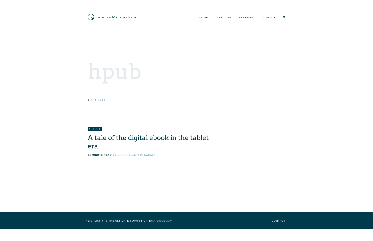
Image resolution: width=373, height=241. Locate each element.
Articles (224, 17)
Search (284, 17)
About (204, 17)
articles (98, 99)
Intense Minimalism (116, 17)
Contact (269, 17)
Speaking (246, 17)
